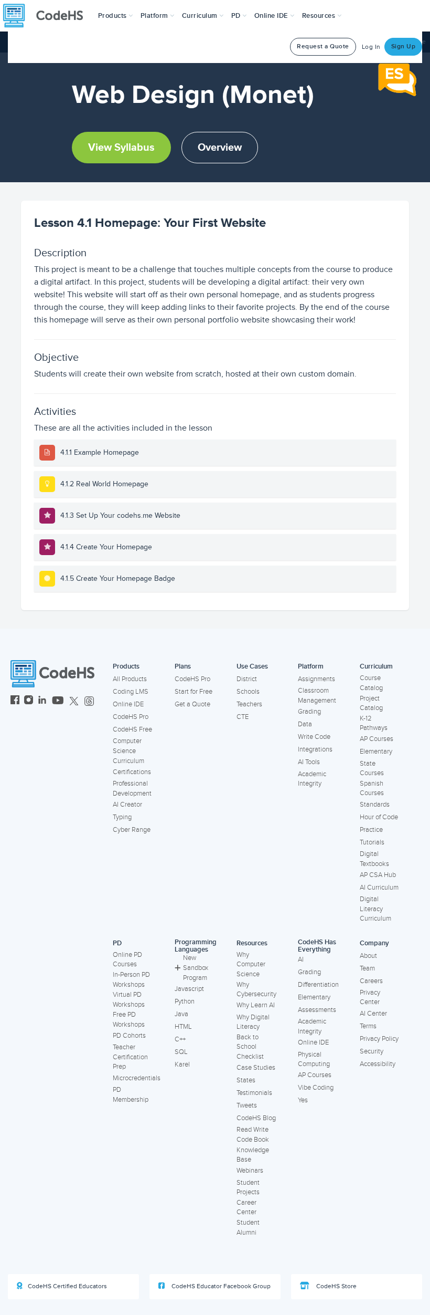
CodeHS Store (336, 1286)
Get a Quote (192, 704)
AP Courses (376, 739)
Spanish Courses (372, 788)
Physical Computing (314, 1059)
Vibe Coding (316, 1087)
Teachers (249, 704)
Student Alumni (248, 1227)
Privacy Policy (379, 1039)
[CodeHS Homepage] (47, 16)
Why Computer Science (250, 964)
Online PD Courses (127, 960)
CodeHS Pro (130, 717)
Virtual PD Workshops (129, 999)
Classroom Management (317, 695)
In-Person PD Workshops (131, 979)
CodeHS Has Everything (317, 946)
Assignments (316, 679)
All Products (130, 679)
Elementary (376, 751)
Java (181, 1014)
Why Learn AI (255, 1005)
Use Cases (252, 666)
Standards (375, 804)
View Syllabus (121, 147)
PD (117, 943)
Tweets (246, 1105)
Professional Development (132, 788)
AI (301, 959)
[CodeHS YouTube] (58, 701)
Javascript (189, 989)
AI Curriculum (379, 887)
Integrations (315, 749)
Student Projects (248, 1187)
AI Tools (309, 762)
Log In (371, 47)
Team (367, 968)
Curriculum (376, 666)
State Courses (372, 768)
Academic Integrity (312, 779)
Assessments (317, 1010)
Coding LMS (130, 691)
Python (185, 1001)
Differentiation (318, 984)
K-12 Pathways (374, 723)
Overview (220, 147)
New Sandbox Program (195, 968)
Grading (309, 711)
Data (305, 724)
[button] (115, 16)
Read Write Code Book (252, 1134)
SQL (181, 1052)
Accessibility (377, 1064)
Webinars (249, 1170)
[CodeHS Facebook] (14, 701)
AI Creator (127, 804)
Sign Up (403, 46)
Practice (371, 830)
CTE (242, 717)
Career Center (246, 1207)
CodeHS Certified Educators (67, 1286)
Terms (368, 1026)
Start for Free (193, 691)
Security (371, 1051)
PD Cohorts (129, 1035)
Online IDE (128, 704)
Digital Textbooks (374, 859)
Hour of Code (379, 817)
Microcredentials (136, 1078)
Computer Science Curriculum (128, 751)
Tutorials (372, 842)
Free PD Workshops (129, 1019)
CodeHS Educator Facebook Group (220, 1286)
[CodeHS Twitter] (74, 701)
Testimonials (254, 1093)
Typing (122, 817)
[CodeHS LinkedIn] (42, 701)
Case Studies (255, 1067)
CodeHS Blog (256, 1118)
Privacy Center (370, 997)
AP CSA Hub (378, 875)
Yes (303, 1100)
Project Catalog (371, 703)
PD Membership (130, 1095)
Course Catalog (371, 683)
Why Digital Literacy (253, 1022)
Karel (182, 1064)
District (246, 679)
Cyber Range (131, 830)
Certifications (132, 772)
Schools (248, 691)
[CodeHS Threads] (89, 701)
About (368, 956)
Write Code (314, 737)
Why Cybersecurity (256, 989)
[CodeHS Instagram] (28, 701)
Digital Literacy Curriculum (375, 909)
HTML (183, 1026)
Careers (371, 981)
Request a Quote (323, 46)
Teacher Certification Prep (130, 1057)
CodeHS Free (132, 729)
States (245, 1080)
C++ (180, 1039)
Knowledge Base (252, 1155)
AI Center (373, 1013)
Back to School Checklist (250, 1047)
